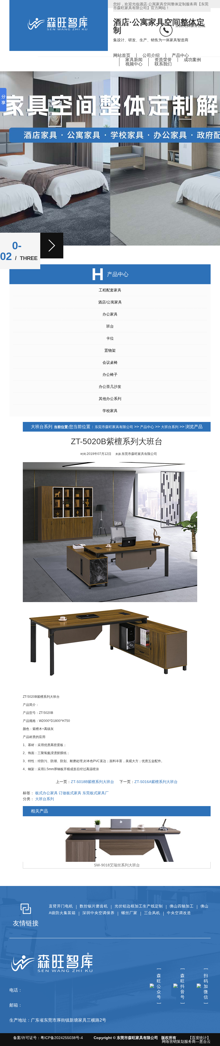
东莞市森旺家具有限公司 (114, 427)
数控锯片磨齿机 (94, 906)
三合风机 (152, 913)
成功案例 (192, 59)
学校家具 (110, 411)
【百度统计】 (199, 1038)
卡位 (110, 338)
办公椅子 (110, 374)
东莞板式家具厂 (95, 793)
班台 (110, 326)
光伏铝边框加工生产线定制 (139, 906)
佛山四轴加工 (182, 906)
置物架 (110, 350)
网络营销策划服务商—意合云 (186, 1041)
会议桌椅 (110, 362)
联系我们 (163, 64)
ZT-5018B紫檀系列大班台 (92, 782)
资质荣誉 (163, 59)
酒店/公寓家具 (110, 302)
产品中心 (180, 55)
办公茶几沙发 (110, 386)
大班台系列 (169, 427)
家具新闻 (133, 59)
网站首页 (121, 55)
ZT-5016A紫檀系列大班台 (156, 782)
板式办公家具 (46, 793)
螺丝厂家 (129, 913)
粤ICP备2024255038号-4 (62, 1038)
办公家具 (110, 314)
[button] (51, 245)
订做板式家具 (70, 793)
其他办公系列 (110, 398)
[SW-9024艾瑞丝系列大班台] (117, 840)
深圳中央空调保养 (98, 913)
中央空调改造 (179, 913)
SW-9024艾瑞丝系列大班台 (117, 865)
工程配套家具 (110, 290)
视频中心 (133, 64)
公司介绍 (151, 55)
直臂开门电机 (61, 906)
